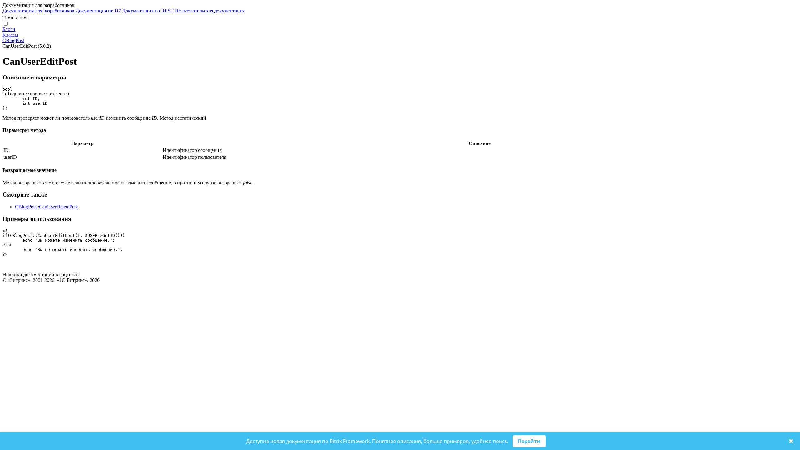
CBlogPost (13, 40)
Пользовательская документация (210, 10)
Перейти (529, 441)
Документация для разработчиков (38, 10)
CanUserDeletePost (58, 206)
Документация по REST (148, 10)
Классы (10, 35)
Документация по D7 (98, 10)
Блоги (8, 29)
